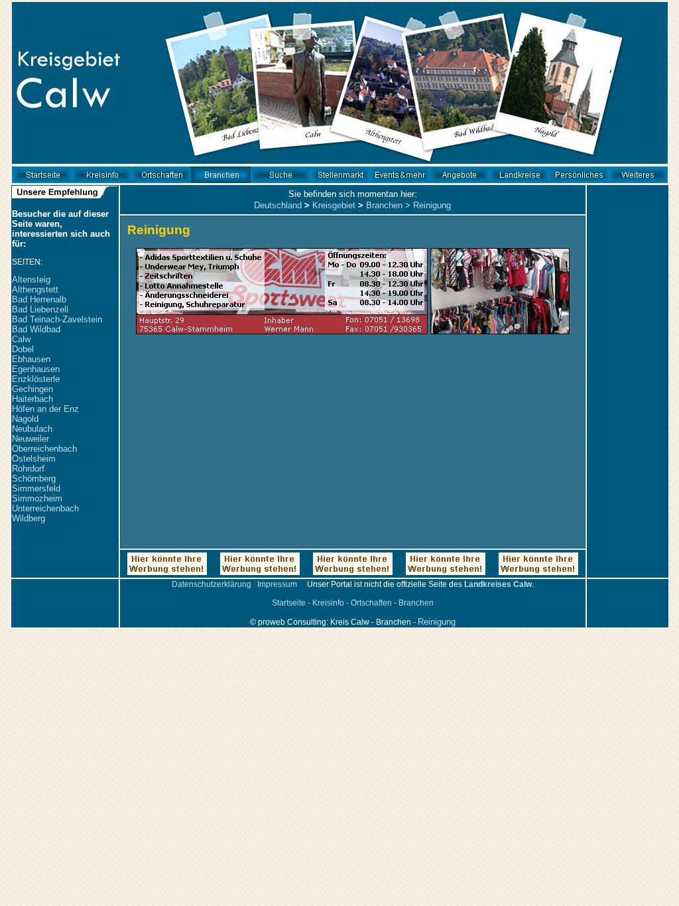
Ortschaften (371, 603)
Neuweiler (30, 439)
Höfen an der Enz (45, 409)
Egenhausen (36, 369)
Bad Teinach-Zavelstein (57, 319)
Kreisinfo (328, 603)
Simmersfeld (36, 488)
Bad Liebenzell (40, 309)
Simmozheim (37, 498)
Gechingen (32, 389)
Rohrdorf (28, 469)
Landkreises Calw (498, 584)
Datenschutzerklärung (211, 584)
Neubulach (32, 429)
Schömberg (34, 479)
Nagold (25, 419)
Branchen (384, 205)
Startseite (289, 603)
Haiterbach (32, 399)
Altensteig (31, 280)
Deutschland (278, 205)
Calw (21, 339)
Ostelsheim (34, 459)
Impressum (277, 584)
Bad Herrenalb (39, 299)
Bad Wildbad (36, 329)
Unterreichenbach (45, 508)
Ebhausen (31, 359)
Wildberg (28, 518)
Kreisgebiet (333, 205)
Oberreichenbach (44, 449)
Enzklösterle (36, 379)
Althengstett (35, 289)
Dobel (23, 349)
